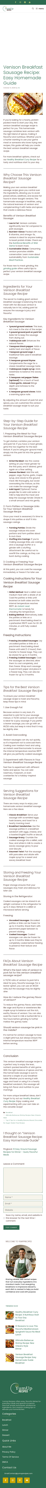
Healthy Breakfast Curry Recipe (21, 159)
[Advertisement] (23, 36)
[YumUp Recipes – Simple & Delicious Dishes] (8, 8)
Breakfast (9, 1112)
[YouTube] (29, 2)
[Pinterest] (25, 2)
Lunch (18, 1334)
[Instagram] (20, 2)
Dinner (18, 1348)
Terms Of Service (10, 1457)
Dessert (5, 1435)
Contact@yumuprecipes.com (20, 1473)
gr (4, 268)
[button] (33, 8)
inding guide (11, 268)
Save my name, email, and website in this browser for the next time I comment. (24, 1218)
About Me (6, 1446)
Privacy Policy (8, 1452)
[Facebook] (15, 2)
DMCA (5, 1462)
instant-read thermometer (19, 607)
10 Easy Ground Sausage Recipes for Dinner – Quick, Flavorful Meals (20, 1152)
